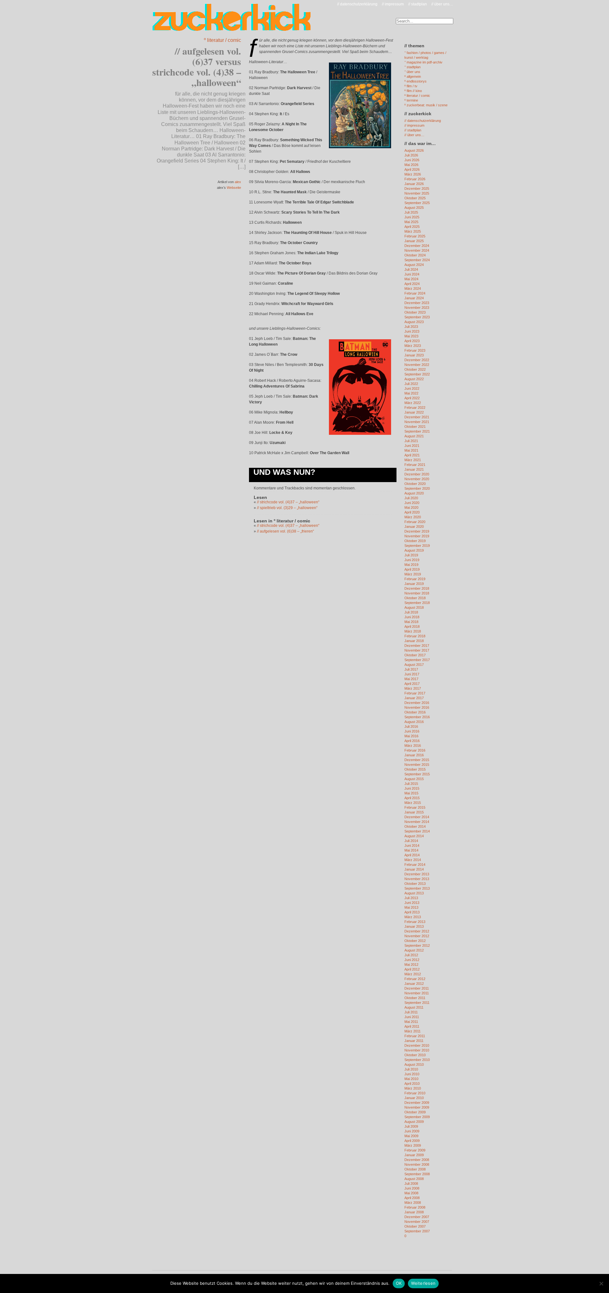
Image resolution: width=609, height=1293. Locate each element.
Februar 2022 (414, 407)
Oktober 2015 (415, 769)
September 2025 (417, 203)
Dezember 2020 (416, 474)
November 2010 (416, 1050)
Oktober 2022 (415, 369)
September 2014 (417, 831)
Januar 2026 (414, 184)
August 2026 (414, 150)
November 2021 (416, 422)
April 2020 (412, 512)
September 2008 (417, 1174)
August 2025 (414, 207)
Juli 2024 (411, 269)
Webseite (234, 187)
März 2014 (412, 860)
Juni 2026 (411, 160)
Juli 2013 (411, 898)
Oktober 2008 (415, 1169)
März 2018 (412, 631)
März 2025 (412, 231)
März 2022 (412, 403)
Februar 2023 (414, 350)
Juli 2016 (411, 726)
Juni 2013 (411, 903)
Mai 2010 (411, 1079)
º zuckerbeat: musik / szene (426, 105)
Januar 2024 (414, 298)
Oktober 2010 (415, 1055)
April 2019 (412, 569)
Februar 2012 (414, 979)
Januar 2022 (414, 412)
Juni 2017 (411, 674)
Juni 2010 (411, 1074)
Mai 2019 (411, 565)
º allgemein (412, 76)
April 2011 (411, 1026)
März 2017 (412, 688)
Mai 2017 (411, 679)
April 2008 (412, 1198)
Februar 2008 (414, 1207)
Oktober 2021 (415, 426)
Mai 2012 (411, 964)
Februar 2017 (414, 693)
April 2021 (412, 455)
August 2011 (413, 1007)
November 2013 (416, 879)
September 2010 (417, 1060)
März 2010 (412, 1088)
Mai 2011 (411, 1022)
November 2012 (416, 936)
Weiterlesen (423, 1283)
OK (399, 1283)
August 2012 (414, 950)
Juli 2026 (411, 155)
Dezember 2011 (416, 988)
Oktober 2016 (415, 712)
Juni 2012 (411, 960)
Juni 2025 (411, 217)
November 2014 (416, 822)
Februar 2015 (414, 807)
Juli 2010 (411, 1069)
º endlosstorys (415, 81)
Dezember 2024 (416, 246)
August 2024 (414, 265)
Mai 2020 (411, 507)
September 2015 (417, 774)
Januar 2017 (414, 698)
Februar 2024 (414, 293)
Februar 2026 (414, 179)
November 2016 (416, 707)
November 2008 (416, 1164)
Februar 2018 (414, 636)
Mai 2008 (411, 1193)
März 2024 (412, 288)
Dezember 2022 (416, 360)
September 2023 (417, 317)
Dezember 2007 (416, 1217)
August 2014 (414, 836)
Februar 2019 (414, 579)
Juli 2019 (411, 555)
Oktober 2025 (415, 198)
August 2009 (414, 1122)
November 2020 (416, 479)
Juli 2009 (411, 1126)
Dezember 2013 (416, 874)
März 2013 (412, 917)
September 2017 (417, 660)
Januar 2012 (414, 983)
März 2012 (412, 974)
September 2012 (417, 945)
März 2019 (412, 574)
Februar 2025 (414, 236)
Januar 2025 (414, 241)
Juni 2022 (411, 388)
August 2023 (414, 322)
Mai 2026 (411, 165)
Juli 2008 (411, 1183)
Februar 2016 (414, 750)
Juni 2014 (411, 845)
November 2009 (416, 1107)
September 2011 (416, 1003)
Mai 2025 (411, 222)
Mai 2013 (411, 907)
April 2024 (412, 284)
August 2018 (414, 607)
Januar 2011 (413, 1041)
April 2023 (412, 341)
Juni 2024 (411, 274)
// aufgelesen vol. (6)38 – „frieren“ (285, 531)
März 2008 (412, 1202)
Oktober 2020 (415, 484)
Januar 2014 (414, 869)
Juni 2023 (411, 331)
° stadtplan (412, 67)
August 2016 (414, 722)
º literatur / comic (222, 40)
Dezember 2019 (416, 531)
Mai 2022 (411, 393)
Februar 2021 (414, 465)
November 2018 (416, 593)
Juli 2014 (411, 841)
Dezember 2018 (416, 588)
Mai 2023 (411, 336)
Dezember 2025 (416, 188)
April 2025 (412, 227)
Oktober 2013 (415, 883)
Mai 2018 (411, 622)
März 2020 (412, 517)
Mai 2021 (411, 450)
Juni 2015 (411, 788)
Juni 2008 (411, 1188)
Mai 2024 (411, 279)
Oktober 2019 (415, 541)
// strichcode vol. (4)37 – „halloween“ (288, 502)
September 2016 (417, 717)
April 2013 (412, 912)
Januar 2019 (414, 584)
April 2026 (412, 169)
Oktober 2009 (415, 1112)
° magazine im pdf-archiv (423, 62)
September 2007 (417, 1231)
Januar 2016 (414, 755)
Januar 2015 (414, 812)
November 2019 (416, 536)
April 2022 (412, 398)
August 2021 (414, 436)
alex (238, 182)
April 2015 (412, 798)
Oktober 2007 (415, 1226)
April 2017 (412, 684)
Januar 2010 (414, 1098)
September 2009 (417, 1117)
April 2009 (412, 1141)
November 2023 (416, 307)
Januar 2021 (414, 469)
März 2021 (412, 460)
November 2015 (416, 764)
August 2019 (414, 550)
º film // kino (413, 91)
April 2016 (412, 741)
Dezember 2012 (416, 931)
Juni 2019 (411, 560)
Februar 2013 (414, 922)
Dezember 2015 (416, 760)
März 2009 (412, 1145)
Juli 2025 (411, 212)
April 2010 (412, 1083)
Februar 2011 (414, 1036)
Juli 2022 (411, 384)
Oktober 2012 (415, 941)
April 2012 (412, 969)
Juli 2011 (411, 1012)
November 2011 (416, 993)
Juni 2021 (411, 446)
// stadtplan (417, 4)
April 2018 (412, 626)
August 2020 (414, 493)
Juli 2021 (411, 441)
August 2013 (414, 893)
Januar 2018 (414, 641)
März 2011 (412, 1031)
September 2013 (417, 888)
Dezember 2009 (416, 1102)
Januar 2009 (414, 1155)
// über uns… (442, 4)
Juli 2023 (411, 326)
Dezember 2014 (416, 817)
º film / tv (410, 86)
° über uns (412, 72)
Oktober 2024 (415, 255)
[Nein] (601, 1283)
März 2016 (412, 745)
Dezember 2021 (416, 417)
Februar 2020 (414, 522)
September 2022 (417, 374)
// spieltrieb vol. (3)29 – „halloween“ (287, 508)
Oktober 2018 (415, 598)
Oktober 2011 (414, 998)
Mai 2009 (411, 1136)
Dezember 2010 (416, 1045)
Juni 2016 (411, 731)
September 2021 (417, 431)
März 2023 (412, 346)
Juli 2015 (411, 784)
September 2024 (417, 260)
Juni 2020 (411, 503)
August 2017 (414, 664)
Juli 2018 (411, 612)
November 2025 (416, 193)
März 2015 (412, 803)
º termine (411, 100)
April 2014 (412, 855)
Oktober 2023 (415, 312)
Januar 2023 (414, 355)
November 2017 (416, 650)
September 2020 (417, 488)
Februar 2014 (414, 864)
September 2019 (417, 545)
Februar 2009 (414, 1150)
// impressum (393, 4)
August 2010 (414, 1064)
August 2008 (414, 1179)
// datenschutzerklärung (357, 4)
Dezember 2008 (416, 1160)
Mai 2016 (411, 736)
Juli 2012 (411, 955)
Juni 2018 (411, 617)
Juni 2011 (411, 1017)
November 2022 (416, 365)
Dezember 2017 (416, 645)
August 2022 (414, 379)
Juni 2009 (411, 1131)
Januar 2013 (414, 926)
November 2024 (416, 250)
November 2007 (416, 1221)
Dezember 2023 (416, 303)
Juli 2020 (411, 498)
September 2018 (417, 603)
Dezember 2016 (416, 703)
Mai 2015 (411, 793)
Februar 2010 (414, 1093)
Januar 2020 (414, 526)
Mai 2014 (411, 850)
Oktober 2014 (415, 826)
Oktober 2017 (415, 655)
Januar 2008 (414, 1212)
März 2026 (412, 174)
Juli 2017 (411, 669)
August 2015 (414, 779)
